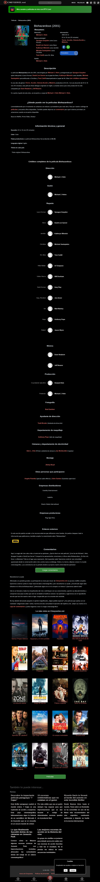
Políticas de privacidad (42, 873)
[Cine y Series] (14, 4)
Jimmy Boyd (50, 465)
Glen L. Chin (31, 451)
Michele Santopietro (43, 50)
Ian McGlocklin (61, 451)
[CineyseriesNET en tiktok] (98, 2)
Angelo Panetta (30, 478)
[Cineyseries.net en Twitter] (94, 2)
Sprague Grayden (42, 40)
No (65, 870)
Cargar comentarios (50, 570)
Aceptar (73, 870)
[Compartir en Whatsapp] (68, 47)
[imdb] (15, 541)
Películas (50, 777)
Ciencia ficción (78, 40)
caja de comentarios (17, 606)
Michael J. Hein (41, 35)
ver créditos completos (78, 78)
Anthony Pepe (43, 437)
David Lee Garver (42, 45)
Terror (64, 40)
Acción (69, 40)
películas (14, 109)
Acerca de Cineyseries (26, 873)
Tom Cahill (40, 55)
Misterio (65, 42)
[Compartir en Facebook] (64, 47)
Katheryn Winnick (42, 48)
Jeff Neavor (37, 88)
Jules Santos (56, 478)
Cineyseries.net (61, 581)
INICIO (73, 2)
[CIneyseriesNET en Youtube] (87, 2)
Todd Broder (42, 423)
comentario (60, 109)
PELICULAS (81, 2)
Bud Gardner (50, 409)
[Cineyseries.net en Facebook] (91, 2)
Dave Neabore (26, 88)
